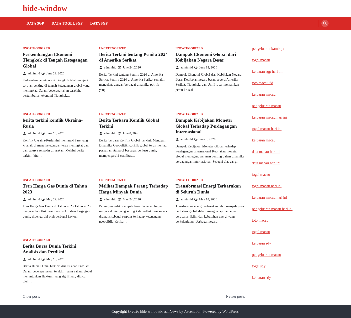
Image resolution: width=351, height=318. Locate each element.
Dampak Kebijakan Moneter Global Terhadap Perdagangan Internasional (206, 126)
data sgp (99, 23)
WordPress (230, 311)
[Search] (325, 23)
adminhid (34, 73)
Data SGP (35, 23)
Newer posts (235, 296)
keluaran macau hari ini (269, 117)
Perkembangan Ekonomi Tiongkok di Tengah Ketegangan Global (55, 60)
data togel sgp (67, 23)
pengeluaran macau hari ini (272, 209)
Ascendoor (192, 311)
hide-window (45, 8)
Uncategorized (36, 48)
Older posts (31, 296)
